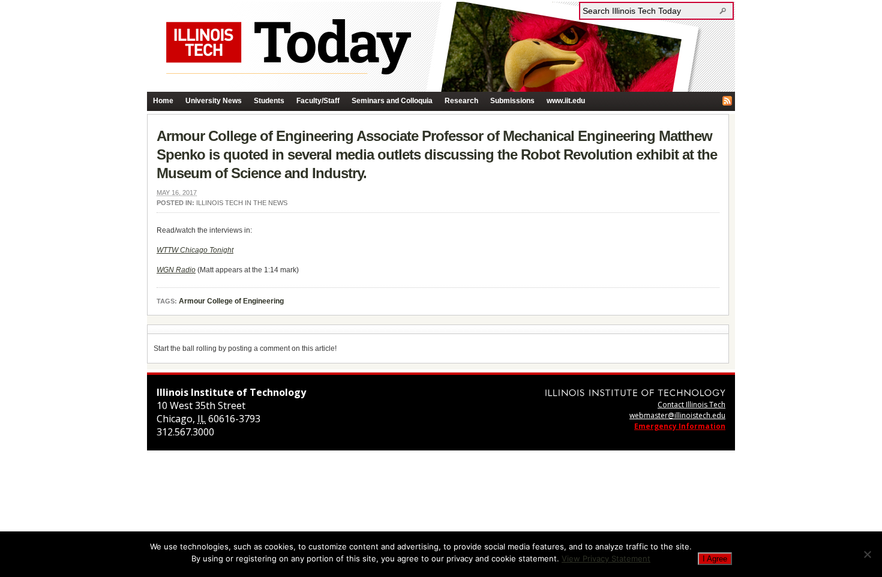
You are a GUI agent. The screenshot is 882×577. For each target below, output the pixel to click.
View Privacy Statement (606, 558)
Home (163, 101)
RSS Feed (727, 101)
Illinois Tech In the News (241, 202)
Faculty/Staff (318, 101)
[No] (867, 554)
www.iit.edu (566, 101)
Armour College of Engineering (231, 301)
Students (269, 101)
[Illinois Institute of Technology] (635, 392)
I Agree (715, 558)
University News (213, 101)
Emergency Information (679, 426)
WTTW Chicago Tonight (195, 250)
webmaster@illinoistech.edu (677, 415)
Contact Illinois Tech (691, 404)
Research (461, 101)
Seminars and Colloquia (392, 101)
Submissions (512, 101)
